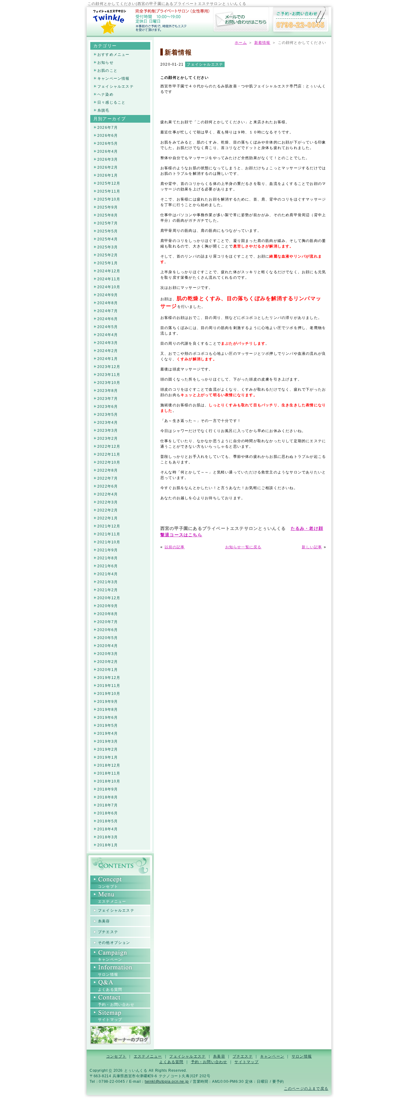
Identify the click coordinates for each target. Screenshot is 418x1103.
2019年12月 (109, 678)
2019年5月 (107, 726)
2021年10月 (109, 542)
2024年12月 (109, 271)
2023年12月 (109, 367)
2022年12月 (109, 447)
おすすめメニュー (113, 55)
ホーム (109, 21)
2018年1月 (107, 845)
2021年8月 (107, 558)
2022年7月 (107, 479)
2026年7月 (107, 128)
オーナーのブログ (120, 1035)
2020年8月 (107, 614)
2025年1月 (107, 263)
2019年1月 (107, 758)
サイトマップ (110, 1019)
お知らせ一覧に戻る (243, 547)
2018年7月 (107, 805)
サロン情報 (108, 974)
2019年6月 (107, 718)
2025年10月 (109, 199)
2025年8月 (107, 215)
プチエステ (108, 932)
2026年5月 (107, 144)
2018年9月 (107, 789)
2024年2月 (107, 351)
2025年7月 (107, 223)
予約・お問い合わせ (241, 20)
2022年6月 (107, 486)
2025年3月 (107, 247)
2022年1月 (107, 518)
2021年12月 (109, 526)
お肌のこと (107, 71)
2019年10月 (109, 694)
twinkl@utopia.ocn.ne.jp (167, 1081)
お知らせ (105, 63)
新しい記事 (312, 547)
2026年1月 (107, 176)
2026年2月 (107, 168)
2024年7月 (107, 311)
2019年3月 (107, 742)
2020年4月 (107, 646)
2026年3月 (107, 160)
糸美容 (104, 921)
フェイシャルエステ (205, 64)
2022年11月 (109, 455)
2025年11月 (109, 191)
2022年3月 (107, 502)
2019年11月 (109, 686)
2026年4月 (107, 152)
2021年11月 (109, 534)
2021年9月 (107, 550)
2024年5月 (107, 327)
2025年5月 (107, 231)
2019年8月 (107, 710)
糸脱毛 (103, 111)
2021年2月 (107, 590)
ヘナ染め (105, 95)
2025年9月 (107, 207)
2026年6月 (107, 136)
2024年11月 (109, 279)
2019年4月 (107, 734)
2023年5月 (107, 415)
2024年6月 (107, 319)
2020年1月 (107, 670)
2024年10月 (109, 287)
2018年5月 (107, 821)
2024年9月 (107, 295)
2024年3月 (107, 343)
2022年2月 (107, 510)
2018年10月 (109, 781)
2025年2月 (107, 255)
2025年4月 (107, 239)
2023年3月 (107, 431)
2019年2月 (107, 750)
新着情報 (262, 42)
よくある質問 (110, 989)
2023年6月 (107, 407)
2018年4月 (107, 829)
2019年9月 (107, 702)
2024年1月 (107, 359)
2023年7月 (107, 399)
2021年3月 (107, 582)
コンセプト (108, 886)
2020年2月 (107, 662)
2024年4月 (107, 335)
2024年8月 (107, 303)
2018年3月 (107, 837)
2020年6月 (107, 630)
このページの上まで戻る (306, 1088)
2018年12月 (109, 766)
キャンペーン (110, 959)
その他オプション (114, 942)
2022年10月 (109, 463)
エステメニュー (112, 901)
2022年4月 (107, 494)
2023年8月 (107, 391)
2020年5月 (107, 638)
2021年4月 (107, 574)
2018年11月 (109, 774)
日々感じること (111, 103)
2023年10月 (109, 383)
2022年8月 (107, 471)
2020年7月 (107, 622)
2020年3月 (107, 654)
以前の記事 (175, 547)
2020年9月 (107, 606)
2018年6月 (107, 813)
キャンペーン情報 (113, 79)
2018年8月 (107, 797)
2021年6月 (107, 566)
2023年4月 (107, 423)
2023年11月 (109, 375)
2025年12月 (109, 184)
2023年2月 (107, 439)
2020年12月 (109, 598)
